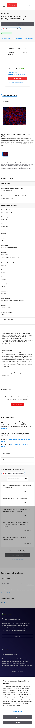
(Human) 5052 (14, 445)
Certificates (19, 38)
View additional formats (9, 257)
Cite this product (17, 404)
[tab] (17, 453)
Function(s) (6, 453)
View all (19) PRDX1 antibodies (17, 24)
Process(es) (7, 460)
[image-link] (14, 116)
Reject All (17, 717)
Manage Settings (17, 711)
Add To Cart (17, 78)
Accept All (17, 722)
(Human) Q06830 (12, 439)
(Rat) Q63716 (21, 439)
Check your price (13, 72)
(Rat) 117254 (22, 445)
